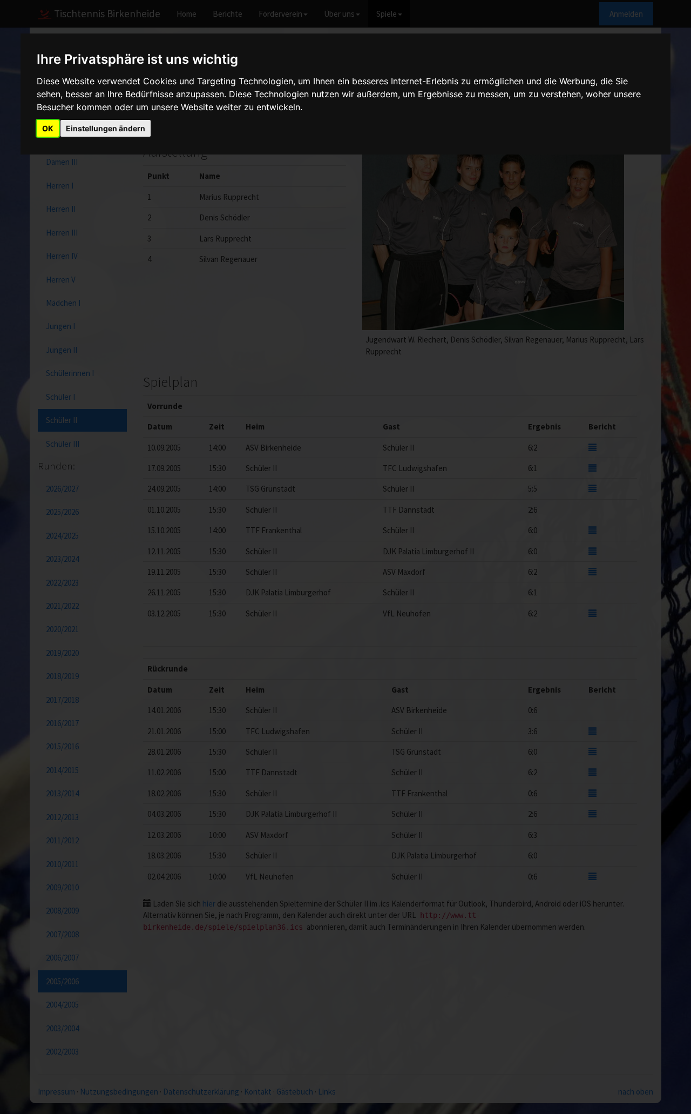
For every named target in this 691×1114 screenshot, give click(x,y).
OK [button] (47, 128)
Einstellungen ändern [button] (105, 128)
